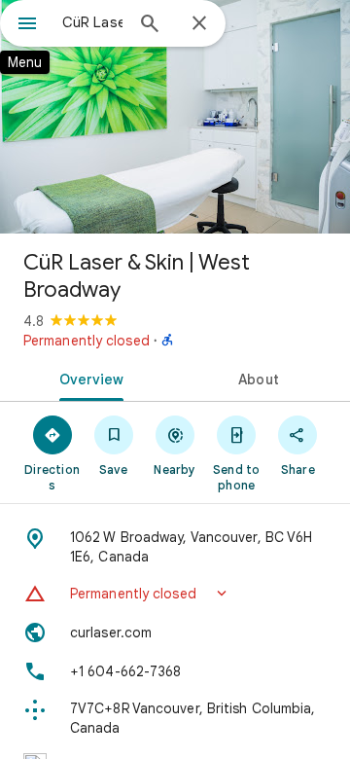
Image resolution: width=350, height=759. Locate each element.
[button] (175, 593)
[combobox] (92, 22)
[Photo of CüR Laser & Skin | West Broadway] (175, 117)
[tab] (88, 377)
